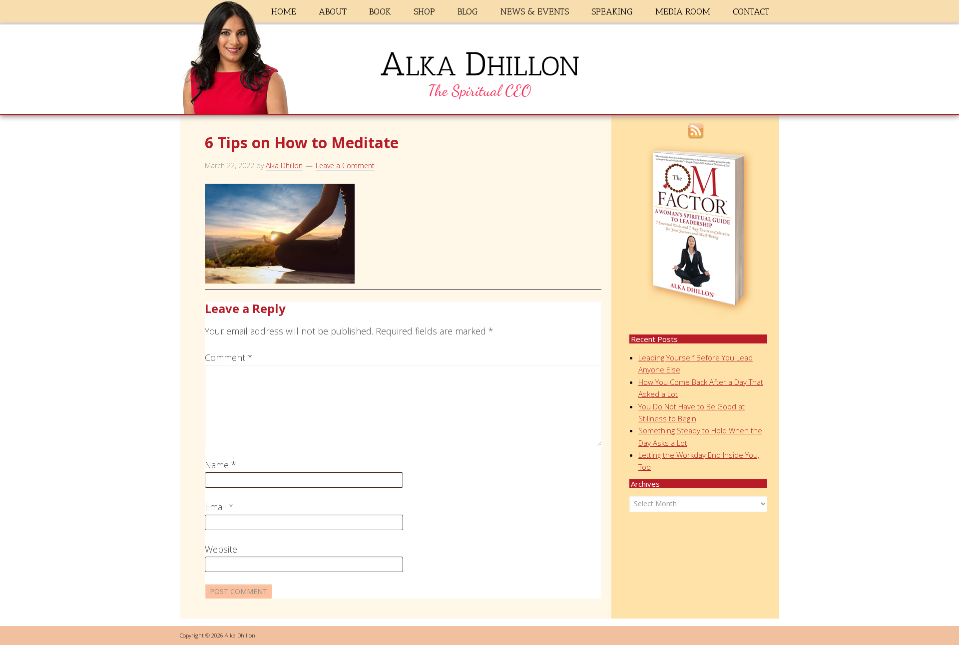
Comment (229, 357)
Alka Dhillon (479, 71)
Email (219, 507)
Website (221, 549)
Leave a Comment (345, 165)
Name (220, 465)
